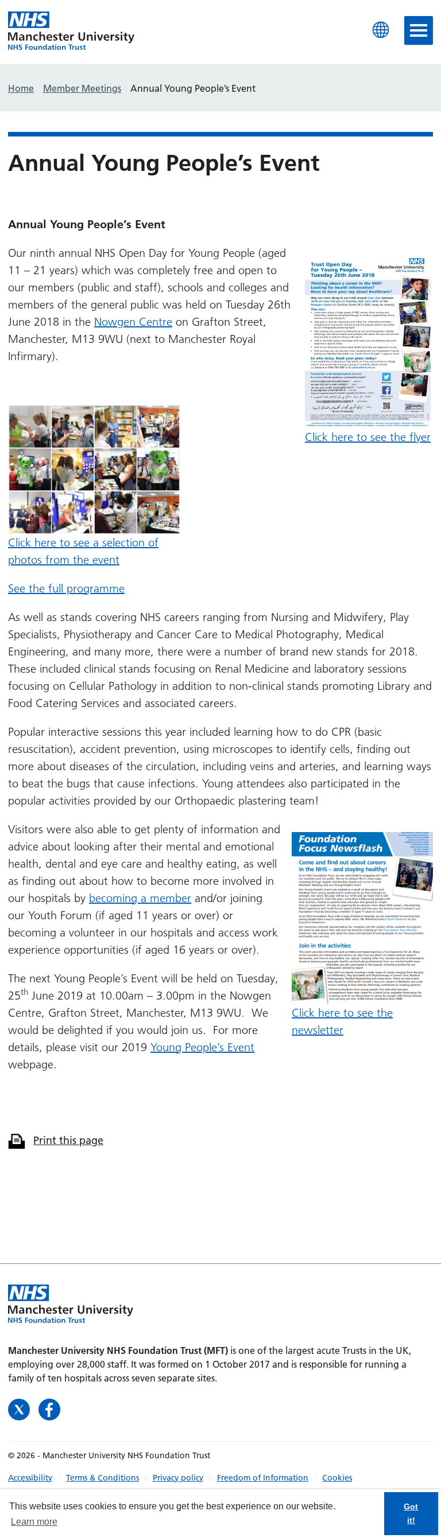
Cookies (337, 1478)
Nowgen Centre (133, 322)
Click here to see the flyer (368, 437)
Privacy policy (178, 1478)
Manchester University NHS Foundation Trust (71, 31)
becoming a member (140, 898)
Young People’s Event (202, 1047)
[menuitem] (37, 1478)
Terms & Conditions (102, 1478)
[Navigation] (418, 30)
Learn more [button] (34, 1522)
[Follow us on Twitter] (20, 1408)
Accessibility (30, 1478)
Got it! (411, 1513)
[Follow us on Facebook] (49, 1408)
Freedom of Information (262, 1478)
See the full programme (66, 588)
